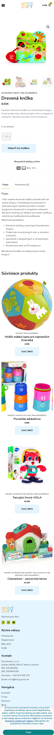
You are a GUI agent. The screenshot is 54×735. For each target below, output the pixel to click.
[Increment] (9, 136)
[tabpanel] (27, 224)
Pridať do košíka (18, 148)
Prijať (28, 732)
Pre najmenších (29, 93)
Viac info (27, 351)
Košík (4, 647)
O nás (4, 696)
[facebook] (3, 622)
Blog (3, 704)
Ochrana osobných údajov (19, 720)
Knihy (17, 93)
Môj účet (6, 643)
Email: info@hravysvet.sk (15, 679)
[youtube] (14, 622)
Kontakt (5, 692)
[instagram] (8, 622)
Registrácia (7, 639)
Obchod (5, 700)
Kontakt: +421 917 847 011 (15, 675)
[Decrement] (3, 136)
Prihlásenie (7, 635)
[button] (48, 27)
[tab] (5, 185)
